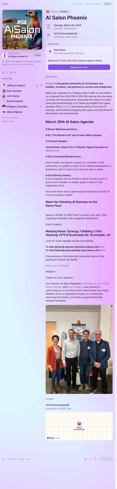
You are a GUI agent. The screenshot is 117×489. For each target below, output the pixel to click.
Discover (11, 459)
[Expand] (22, 67)
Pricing (21, 459)
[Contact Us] (95, 459)
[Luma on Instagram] (85, 459)
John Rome (103, 283)
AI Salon (50, 83)
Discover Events (93, 4)
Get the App (105, 459)
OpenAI (66, 106)
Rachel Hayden (54, 287)
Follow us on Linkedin (57, 265)
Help (29, 459)
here (102, 246)
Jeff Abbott (89, 283)
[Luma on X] (90, 459)
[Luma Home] (5, 4)
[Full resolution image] (79, 349)
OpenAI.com (52, 150)
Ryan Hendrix (75, 287)
